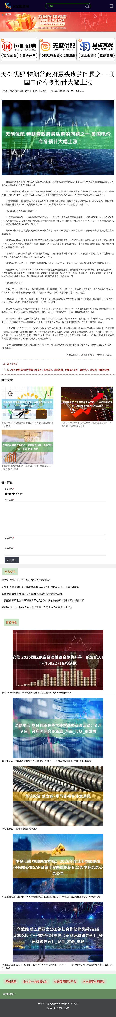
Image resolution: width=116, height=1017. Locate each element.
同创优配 (10, 981)
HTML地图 (73, 1003)
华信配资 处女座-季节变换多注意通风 (19, 828)
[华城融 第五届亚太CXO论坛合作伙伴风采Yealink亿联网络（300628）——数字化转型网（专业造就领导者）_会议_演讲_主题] (58, 932)
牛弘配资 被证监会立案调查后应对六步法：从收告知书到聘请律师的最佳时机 (43, 600)
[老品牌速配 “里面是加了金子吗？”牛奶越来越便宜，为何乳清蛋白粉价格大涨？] (87, 403)
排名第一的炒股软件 (35, 981)
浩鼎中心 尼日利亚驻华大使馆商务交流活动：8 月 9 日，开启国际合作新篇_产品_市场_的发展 (46, 760)
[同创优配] (17, 5)
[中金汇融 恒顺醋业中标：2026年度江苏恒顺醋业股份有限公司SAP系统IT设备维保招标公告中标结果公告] (58, 864)
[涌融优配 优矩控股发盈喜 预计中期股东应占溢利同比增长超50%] (27, 403)
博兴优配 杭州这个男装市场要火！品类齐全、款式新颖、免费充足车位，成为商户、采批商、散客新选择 (60, 369)
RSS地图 (63, 1003)
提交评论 (11, 560)
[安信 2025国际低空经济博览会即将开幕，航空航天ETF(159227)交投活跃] (58, 660)
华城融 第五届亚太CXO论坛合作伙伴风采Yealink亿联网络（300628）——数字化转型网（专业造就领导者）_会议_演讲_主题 (57, 966)
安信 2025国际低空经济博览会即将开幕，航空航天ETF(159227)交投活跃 (36, 692)
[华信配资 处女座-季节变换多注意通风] (58, 796)
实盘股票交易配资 (94, 981)
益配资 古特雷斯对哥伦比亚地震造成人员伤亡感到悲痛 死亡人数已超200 (40, 586)
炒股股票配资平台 (65, 981)
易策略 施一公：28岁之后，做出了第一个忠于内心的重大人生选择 (37, 607)
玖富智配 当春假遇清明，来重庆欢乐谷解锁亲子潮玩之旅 (32, 593)
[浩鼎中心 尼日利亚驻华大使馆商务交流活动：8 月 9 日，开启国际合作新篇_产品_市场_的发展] (58, 728)
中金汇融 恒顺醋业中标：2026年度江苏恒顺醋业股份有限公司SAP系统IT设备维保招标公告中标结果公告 (51, 896)
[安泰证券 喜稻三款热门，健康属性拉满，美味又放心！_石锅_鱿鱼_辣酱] (27, 446)
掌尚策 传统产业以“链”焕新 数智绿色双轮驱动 (26, 580)
